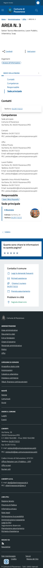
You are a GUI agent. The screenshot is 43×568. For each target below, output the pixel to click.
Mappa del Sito (32, 558)
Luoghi (4, 415)
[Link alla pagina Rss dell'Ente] (2, 543)
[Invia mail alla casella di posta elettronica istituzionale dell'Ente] (22, 448)
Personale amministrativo (11, 345)
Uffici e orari (6, 465)
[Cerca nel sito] (35, 10)
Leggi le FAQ (6, 522)
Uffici (24, 19)
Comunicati (5, 398)
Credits (13, 558)
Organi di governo (8, 341)
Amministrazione (14, 19)
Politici (4, 349)
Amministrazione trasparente (13, 519)
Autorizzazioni (6, 370)
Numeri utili (6, 469)
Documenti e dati (8, 334)
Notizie (4, 394)
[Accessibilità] (6, 562)
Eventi (4, 419)
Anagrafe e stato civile (10, 366)
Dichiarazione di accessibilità (12, 516)
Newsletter (5, 546)
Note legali (5, 512)
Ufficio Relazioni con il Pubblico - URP (16, 461)
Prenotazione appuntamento (12, 528)
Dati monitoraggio (8, 556)
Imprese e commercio (9, 377)
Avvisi (3, 402)
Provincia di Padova (9, 504)
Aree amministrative (9, 330)
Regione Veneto (8, 3)
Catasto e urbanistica (9, 374)
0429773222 (17, 108)
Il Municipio (9, 209)
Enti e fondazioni (8, 337)
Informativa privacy (9, 508)
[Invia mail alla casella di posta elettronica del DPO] (18, 482)
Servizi (28, 556)
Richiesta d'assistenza (10, 531)
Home (3, 19)
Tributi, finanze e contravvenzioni (14, 381)
